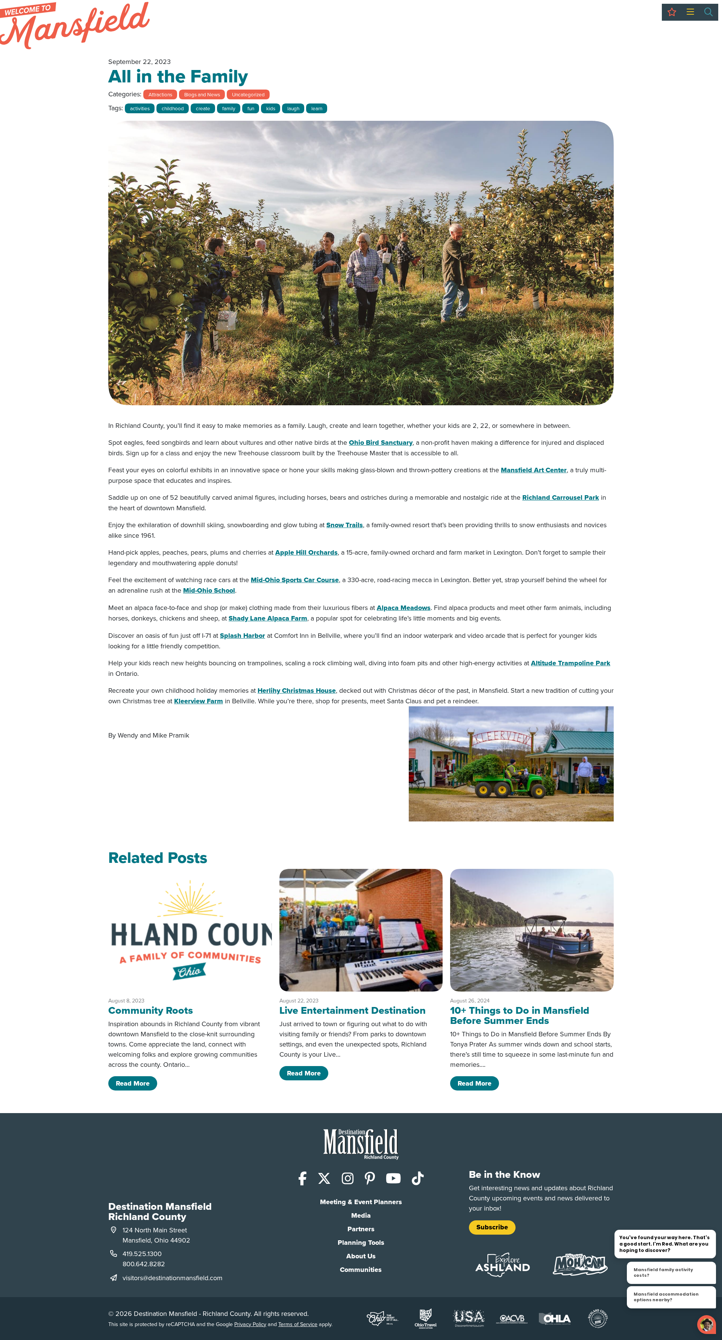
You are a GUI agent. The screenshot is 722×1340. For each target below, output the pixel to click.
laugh (293, 108)
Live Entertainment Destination (352, 1010)
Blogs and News (202, 94)
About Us (361, 1256)
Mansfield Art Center (534, 470)
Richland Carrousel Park (560, 497)
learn (316, 108)
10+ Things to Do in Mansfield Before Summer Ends (519, 1015)
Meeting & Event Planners (361, 1202)
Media (361, 1215)
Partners (361, 1229)
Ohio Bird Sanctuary (381, 442)
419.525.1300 (142, 1253)
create (203, 108)
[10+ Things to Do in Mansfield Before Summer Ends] (532, 930)
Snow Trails (344, 525)
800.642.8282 (144, 1264)
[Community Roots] (190, 930)
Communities (361, 1270)
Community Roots (150, 1010)
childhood (173, 108)
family (228, 108)
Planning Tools (361, 1242)
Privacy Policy (250, 1324)
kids (270, 108)
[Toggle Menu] (690, 12)
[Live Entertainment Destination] (361, 930)
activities (140, 108)
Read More (136, 1083)
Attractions (160, 94)
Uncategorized (248, 94)
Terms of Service (297, 1324)
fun (250, 108)
